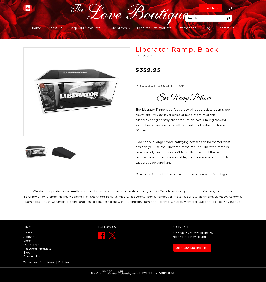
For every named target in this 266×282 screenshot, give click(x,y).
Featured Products (37, 248)
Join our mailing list (192, 247)
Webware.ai (166, 273)
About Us (55, 28)
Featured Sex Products (154, 28)
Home (36, 28)
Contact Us (226, 28)
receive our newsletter (193, 235)
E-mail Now (210, 8)
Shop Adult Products (85, 28)
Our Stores (31, 245)
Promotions (187, 28)
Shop (27, 240)
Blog (206, 28)
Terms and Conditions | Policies (46, 262)
